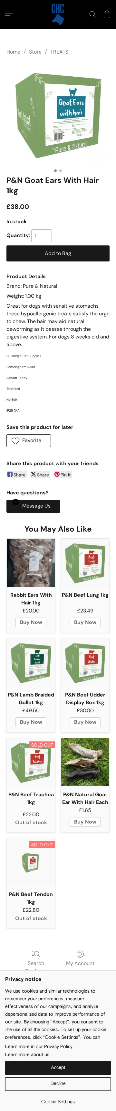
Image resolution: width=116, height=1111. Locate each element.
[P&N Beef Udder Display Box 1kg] (85, 662)
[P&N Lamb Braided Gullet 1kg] (31, 662)
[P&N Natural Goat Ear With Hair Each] (85, 762)
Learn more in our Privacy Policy (38, 1047)
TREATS (59, 51)
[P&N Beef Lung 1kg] (85, 563)
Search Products (35, 967)
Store (35, 51)
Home (13, 51)
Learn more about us (27, 1055)
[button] (58, 14)
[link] (58, 1099)
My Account (80, 963)
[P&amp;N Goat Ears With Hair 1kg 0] (58, 114)
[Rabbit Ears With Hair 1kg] (31, 563)
